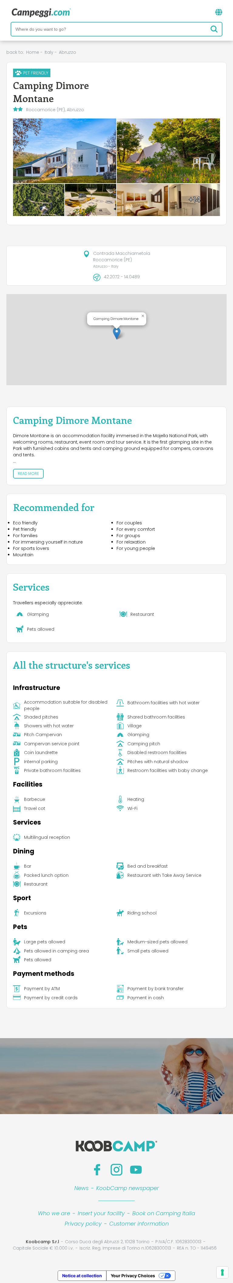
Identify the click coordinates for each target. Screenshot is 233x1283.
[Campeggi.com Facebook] (97, 1170)
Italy (49, 52)
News (81, 1188)
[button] (116, 333)
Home (32, 52)
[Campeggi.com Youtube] (136, 1170)
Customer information (139, 1223)
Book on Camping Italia (163, 1213)
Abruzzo (67, 52)
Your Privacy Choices (133, 1275)
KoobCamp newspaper (127, 1188)
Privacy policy (83, 1223)
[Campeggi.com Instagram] (116, 1170)
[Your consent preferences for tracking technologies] (222, 1272)
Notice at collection (82, 1275)
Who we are (54, 1213)
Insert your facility (101, 1213)
